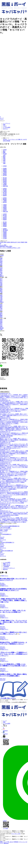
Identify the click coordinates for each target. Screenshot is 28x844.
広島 (1, 308)
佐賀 (1, 321)
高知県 (5, 226)
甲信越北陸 (5, 154)
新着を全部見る (5, 391)
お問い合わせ (6, 565)
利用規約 (16, 842)
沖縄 (1, 329)
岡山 (1, 307)
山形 (1, 263)
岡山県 (5, 215)
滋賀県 (5, 207)
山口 (1, 310)
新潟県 (5, 190)
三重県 (5, 200)
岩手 (1, 259)
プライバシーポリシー (9, 568)
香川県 (5, 222)
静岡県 (5, 198)
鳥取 (1, 304)
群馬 (1, 270)
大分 (1, 325)
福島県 (5, 169)
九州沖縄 (4, 162)
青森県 (5, 171)
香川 (1, 314)
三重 (1, 292)
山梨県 (5, 191)
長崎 (1, 322)
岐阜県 (5, 202)
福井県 (5, 195)
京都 (1, 296)
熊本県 (5, 231)
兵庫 (1, 299)
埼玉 (1, 272)
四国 (4, 160)
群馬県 (5, 182)
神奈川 (2, 276)
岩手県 (5, 175)
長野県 (5, 188)
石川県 (5, 194)
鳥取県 (5, 218)
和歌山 (2, 302)
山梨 (1, 284)
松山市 (15, 242)
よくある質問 (6, 562)
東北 (4, 151)
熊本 (1, 324)
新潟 (1, 278)
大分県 (5, 238)
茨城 (1, 267)
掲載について (6, 563)
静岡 (1, 289)
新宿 (5, 242)
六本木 (19, 242)
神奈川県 (5, 186)
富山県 (5, 192)
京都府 (5, 206)
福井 (1, 282)
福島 (1, 265)
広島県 (5, 214)
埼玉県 (5, 180)
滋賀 (1, 295)
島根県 (5, 219)
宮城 (1, 261)
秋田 (1, 262)
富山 (1, 280)
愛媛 (1, 315)
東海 (4, 156)
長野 (1, 285)
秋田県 (5, 174)
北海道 (5, 149)
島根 (1, 306)
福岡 (1, 319)
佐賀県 (5, 237)
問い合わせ (10, 842)
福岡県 (5, 228)
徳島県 (5, 224)
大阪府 (5, 204)
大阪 (1, 297)
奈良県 (5, 210)
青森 (1, 258)
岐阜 (1, 288)
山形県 (5, 172)
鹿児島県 (5, 230)
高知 (1, 317)
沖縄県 (5, 233)
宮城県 (5, 168)
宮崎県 (5, 234)
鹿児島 (2, 328)
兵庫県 (5, 208)
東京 (1, 274)
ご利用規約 (6, 566)
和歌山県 (5, 211)
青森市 (22, 242)
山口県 (5, 216)
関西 (4, 158)
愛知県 (5, 199)
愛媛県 (5, 223)
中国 (4, 159)
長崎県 (5, 235)
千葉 (1, 273)
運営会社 (5, 569)
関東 (4, 152)
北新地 (8, 242)
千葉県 (5, 183)
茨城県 (5, 184)
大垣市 (2, 242)
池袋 (11, 242)
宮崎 (1, 326)
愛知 (1, 291)
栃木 (1, 269)
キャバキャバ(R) (15, 833)
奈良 (1, 300)
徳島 (1, 312)
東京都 (5, 177)
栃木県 (5, 179)
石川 (1, 281)
